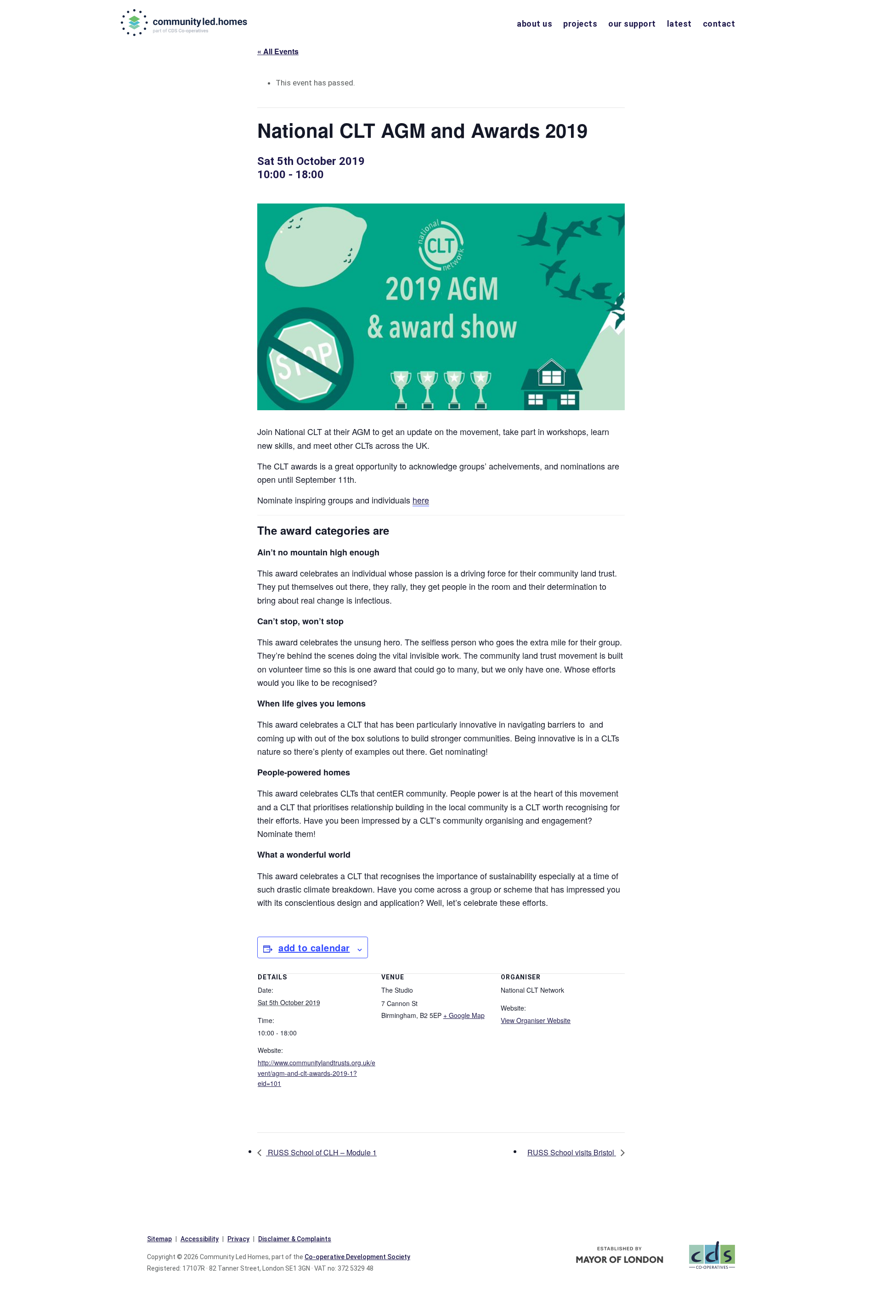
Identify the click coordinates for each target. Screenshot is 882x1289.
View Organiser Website (536, 1020)
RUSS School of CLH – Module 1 (321, 1152)
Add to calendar (314, 947)
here (421, 500)
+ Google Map (464, 1015)
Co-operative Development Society (357, 1257)
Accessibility (200, 1239)
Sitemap (159, 1239)
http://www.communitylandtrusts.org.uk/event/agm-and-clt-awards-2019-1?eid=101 (316, 1073)
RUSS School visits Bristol (571, 1152)
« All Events (278, 51)
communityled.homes (185, 22)
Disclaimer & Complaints (294, 1239)
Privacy (238, 1239)
